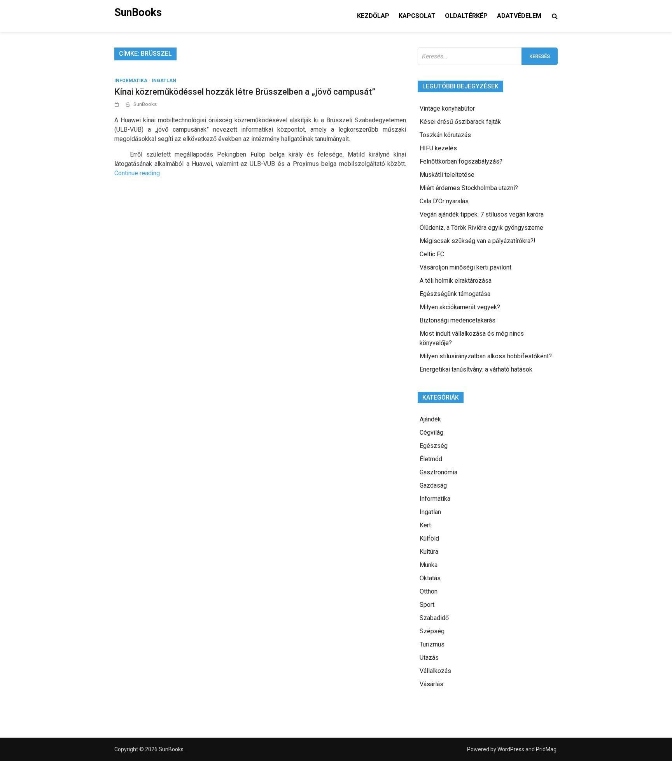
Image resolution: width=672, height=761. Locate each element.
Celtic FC (432, 254)
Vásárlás (431, 684)
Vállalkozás (435, 671)
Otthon (429, 591)
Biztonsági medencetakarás (457, 320)
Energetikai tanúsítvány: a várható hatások (476, 369)
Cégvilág (431, 432)
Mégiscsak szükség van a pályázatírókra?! (478, 241)
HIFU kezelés (438, 148)
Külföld (429, 538)
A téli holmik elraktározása (456, 280)
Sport (427, 604)
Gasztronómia (438, 472)
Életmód (431, 459)
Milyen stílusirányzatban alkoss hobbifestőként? (486, 356)
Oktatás (430, 578)
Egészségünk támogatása (455, 294)
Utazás (429, 657)
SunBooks (138, 12)
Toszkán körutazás (445, 135)
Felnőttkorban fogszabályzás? (461, 161)
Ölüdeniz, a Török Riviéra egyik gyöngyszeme (481, 227)
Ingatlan (164, 80)
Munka (429, 565)
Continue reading (137, 173)
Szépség (432, 631)
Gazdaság (433, 485)
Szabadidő (434, 618)
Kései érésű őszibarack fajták (460, 121)
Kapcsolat (417, 15)
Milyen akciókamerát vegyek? (460, 307)
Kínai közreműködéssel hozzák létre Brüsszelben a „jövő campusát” (244, 92)
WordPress (510, 749)
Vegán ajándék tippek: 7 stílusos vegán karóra (482, 214)
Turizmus (432, 644)
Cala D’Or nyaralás (444, 201)
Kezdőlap (373, 15)
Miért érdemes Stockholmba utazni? (469, 188)
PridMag (546, 749)
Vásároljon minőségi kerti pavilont (465, 267)
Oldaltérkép (466, 15)
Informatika (130, 80)
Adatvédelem (519, 15)
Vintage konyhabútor (447, 108)
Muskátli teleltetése (447, 174)
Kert (425, 525)
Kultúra (429, 551)
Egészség (434, 445)
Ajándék (430, 419)
